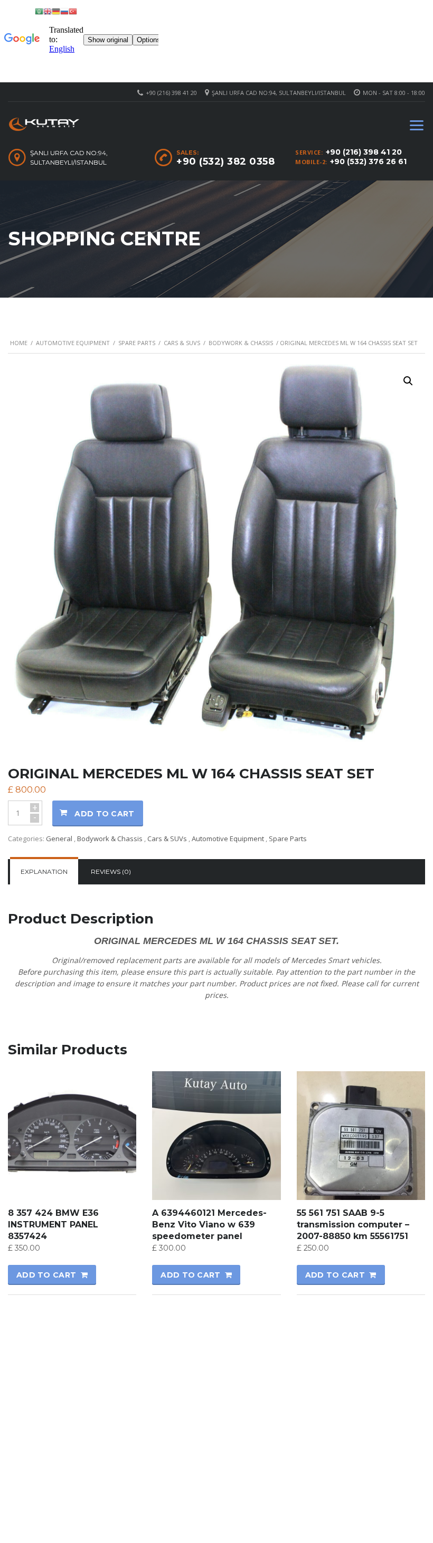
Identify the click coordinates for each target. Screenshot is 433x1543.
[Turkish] (73, 11)
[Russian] (64, 11)
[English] (47, 11)
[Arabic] (39, 11)
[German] (56, 11)
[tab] (44, 871)
